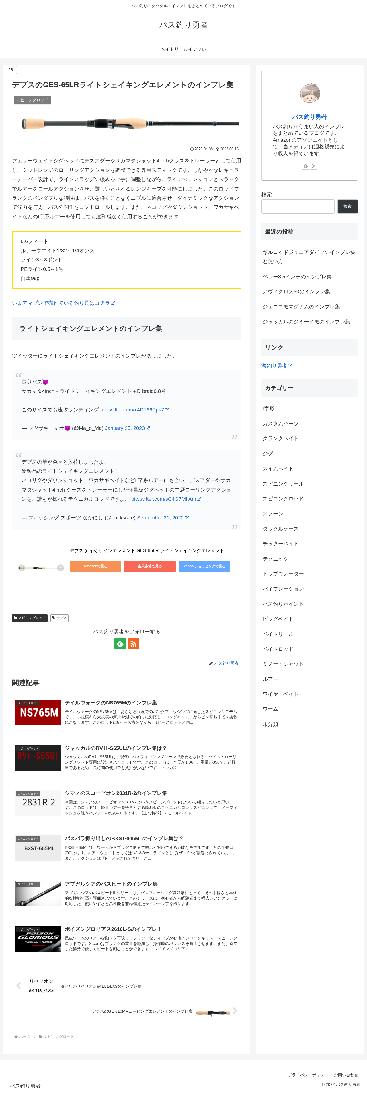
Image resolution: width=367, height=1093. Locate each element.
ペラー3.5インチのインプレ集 (297, 276)
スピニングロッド (32, 618)
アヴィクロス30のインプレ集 (296, 291)
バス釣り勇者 (309, 117)
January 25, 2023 (125, 428)
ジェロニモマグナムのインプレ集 (301, 307)
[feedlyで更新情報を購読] (120, 643)
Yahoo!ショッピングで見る (205, 566)
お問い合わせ (346, 1075)
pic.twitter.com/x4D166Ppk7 (132, 410)
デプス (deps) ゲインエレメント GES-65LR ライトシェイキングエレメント (147, 550)
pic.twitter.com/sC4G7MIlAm (163, 499)
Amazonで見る (96, 566)
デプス (61, 618)
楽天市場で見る (150, 566)
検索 (266, 194)
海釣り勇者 (274, 365)
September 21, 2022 (160, 518)
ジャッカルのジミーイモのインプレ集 (306, 322)
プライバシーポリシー (308, 1075)
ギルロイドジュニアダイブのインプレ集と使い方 (309, 256)
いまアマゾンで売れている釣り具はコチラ (61, 303)
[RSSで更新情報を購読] (133, 643)
